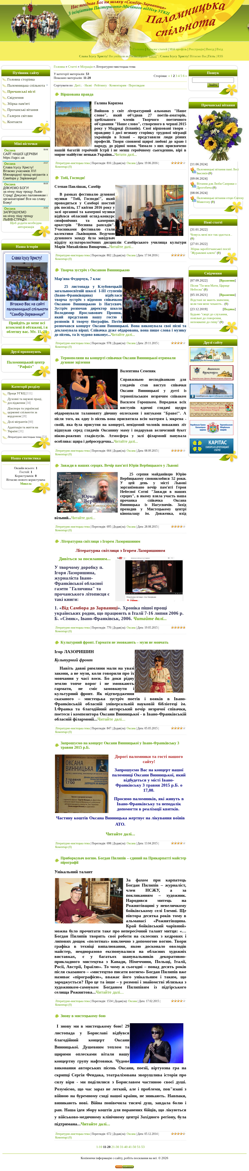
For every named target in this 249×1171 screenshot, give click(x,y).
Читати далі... (126, 154)
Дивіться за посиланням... (85, 558)
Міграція (86, 66)
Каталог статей (157, 49)
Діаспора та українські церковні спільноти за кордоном (23, 412)
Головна (138, 49)
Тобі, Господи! (73, 178)
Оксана (131, 163)
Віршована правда (77, 94)
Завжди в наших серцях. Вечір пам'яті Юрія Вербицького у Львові (119, 465)
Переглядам (136, 85)
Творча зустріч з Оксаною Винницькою (95, 270)
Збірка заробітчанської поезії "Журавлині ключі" (210, 251)
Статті (72, 66)
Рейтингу (100, 85)
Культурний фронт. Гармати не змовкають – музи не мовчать (114, 642)
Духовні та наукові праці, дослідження (25, 401)
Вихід (210, 49)
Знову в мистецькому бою (83, 1016)
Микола (26, 483)
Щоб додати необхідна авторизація (26, 225)
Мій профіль (178, 49)
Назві (88, 85)
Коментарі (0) (63, 166)
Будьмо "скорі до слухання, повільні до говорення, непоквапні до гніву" (209, 318)
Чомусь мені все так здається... (211, 234)
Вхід (219, 49)
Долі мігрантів (17, 422)
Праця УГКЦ (16, 393)
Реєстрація (196, 49)
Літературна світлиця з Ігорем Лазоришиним (100, 541)
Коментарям (117, 85)
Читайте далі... (121, 247)
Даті (77, 85)
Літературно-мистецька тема (24, 436)
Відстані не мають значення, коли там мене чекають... (209, 302)
